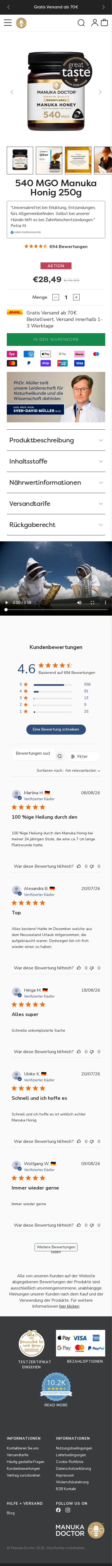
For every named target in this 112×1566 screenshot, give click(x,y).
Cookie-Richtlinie (69, 1461)
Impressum (65, 1475)
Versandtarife (17, 1455)
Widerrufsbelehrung (72, 1482)
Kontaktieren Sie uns (23, 1448)
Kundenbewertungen (23, 1468)
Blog (11, 1513)
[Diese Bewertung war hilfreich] (80, 866)
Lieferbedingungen (71, 1455)
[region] (55, 685)
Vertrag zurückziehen (23, 1475)
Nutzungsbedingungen (74, 1448)
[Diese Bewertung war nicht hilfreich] (93, 866)
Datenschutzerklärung (73, 1468)
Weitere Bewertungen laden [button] (56, 1248)
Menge (39, 297)
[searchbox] (33, 753)
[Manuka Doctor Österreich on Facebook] (60, 1511)
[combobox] (68, 770)
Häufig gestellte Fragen (25, 1461)
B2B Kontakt (66, 1489)
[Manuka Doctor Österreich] (21, 23)
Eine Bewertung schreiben (56, 729)
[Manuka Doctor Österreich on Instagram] (70, 1511)
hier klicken (69, 1306)
